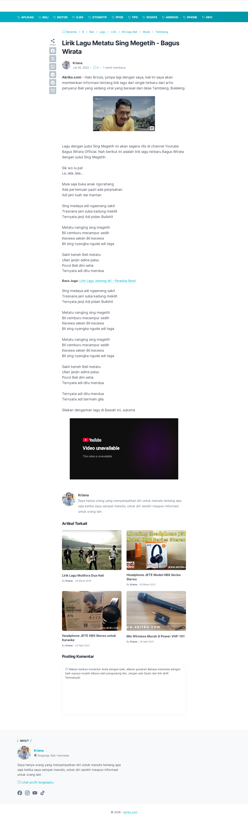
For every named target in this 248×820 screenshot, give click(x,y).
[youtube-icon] (35, 793)
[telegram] (52, 74)
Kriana (39, 750)
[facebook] (52, 50)
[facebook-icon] (19, 793)
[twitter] (52, 58)
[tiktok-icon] (42, 793)
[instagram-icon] (27, 793)
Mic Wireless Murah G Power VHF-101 (156, 636)
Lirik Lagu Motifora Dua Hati (83, 575)
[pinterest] (52, 82)
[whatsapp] (52, 66)
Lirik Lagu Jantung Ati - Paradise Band (107, 281)
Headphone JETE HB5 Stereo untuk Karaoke (89, 638)
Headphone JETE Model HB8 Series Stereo (154, 577)
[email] (52, 90)
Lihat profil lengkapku (37, 782)
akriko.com (130, 812)
